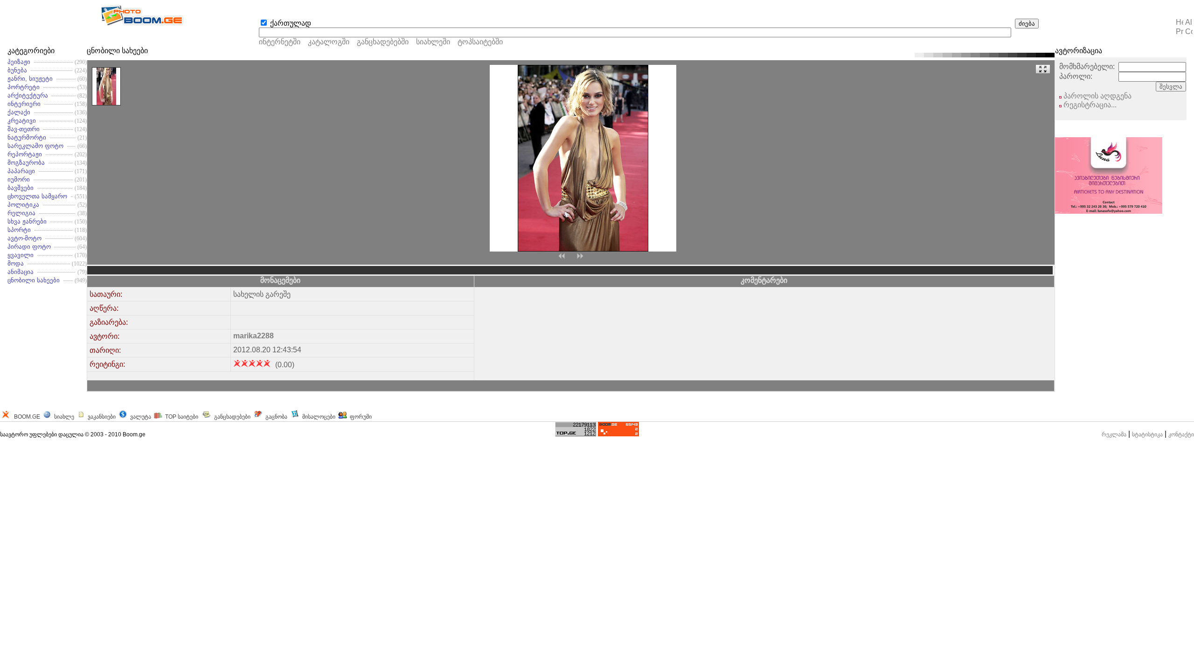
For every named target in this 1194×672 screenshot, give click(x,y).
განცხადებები (232, 416)
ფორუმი (361, 416)
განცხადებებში (383, 42)
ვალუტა (140, 416)
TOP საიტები (181, 416)
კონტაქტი (1181, 434)
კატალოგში (329, 42)
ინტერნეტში (279, 42)
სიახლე (64, 416)
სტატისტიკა (1147, 434)
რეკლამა (1114, 434)
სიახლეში (433, 42)
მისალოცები (318, 416)
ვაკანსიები (102, 416)
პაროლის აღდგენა (1097, 96)
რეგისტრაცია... (1089, 105)
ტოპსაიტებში (480, 42)
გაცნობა (276, 416)
